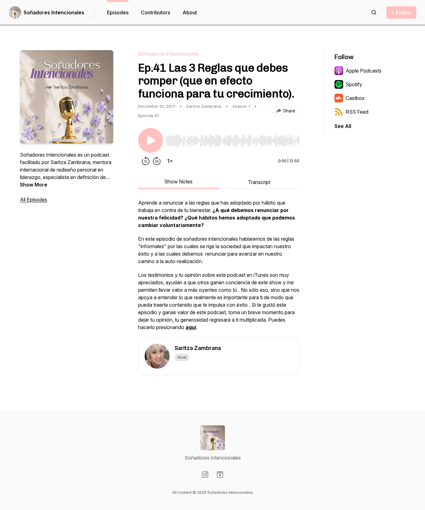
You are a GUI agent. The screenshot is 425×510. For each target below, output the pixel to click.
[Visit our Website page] (220, 474)
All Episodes (33, 199)
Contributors (155, 12)
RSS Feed (357, 112)
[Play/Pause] (150, 140)
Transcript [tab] (259, 182)
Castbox (355, 98)
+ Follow (401, 12)
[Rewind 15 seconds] (145, 161)
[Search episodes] (373, 12)
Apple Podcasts (363, 71)
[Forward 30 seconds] (156, 161)
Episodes (117, 12)
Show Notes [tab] (178, 181)
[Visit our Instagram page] (205, 474)
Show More (33, 185)
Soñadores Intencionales (54, 12)
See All (342, 126)
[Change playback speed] (170, 161)
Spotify (354, 84)
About (190, 12)
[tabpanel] (218, 268)
